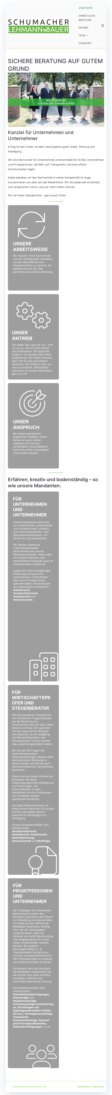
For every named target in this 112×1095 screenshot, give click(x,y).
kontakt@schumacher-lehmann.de (27, 1086)
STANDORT (85, 43)
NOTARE (83, 27)
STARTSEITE (86, 7)
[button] (86, 35)
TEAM (82, 35)
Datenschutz (84, 1086)
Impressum (98, 1086)
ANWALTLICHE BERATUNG (87, 17)
